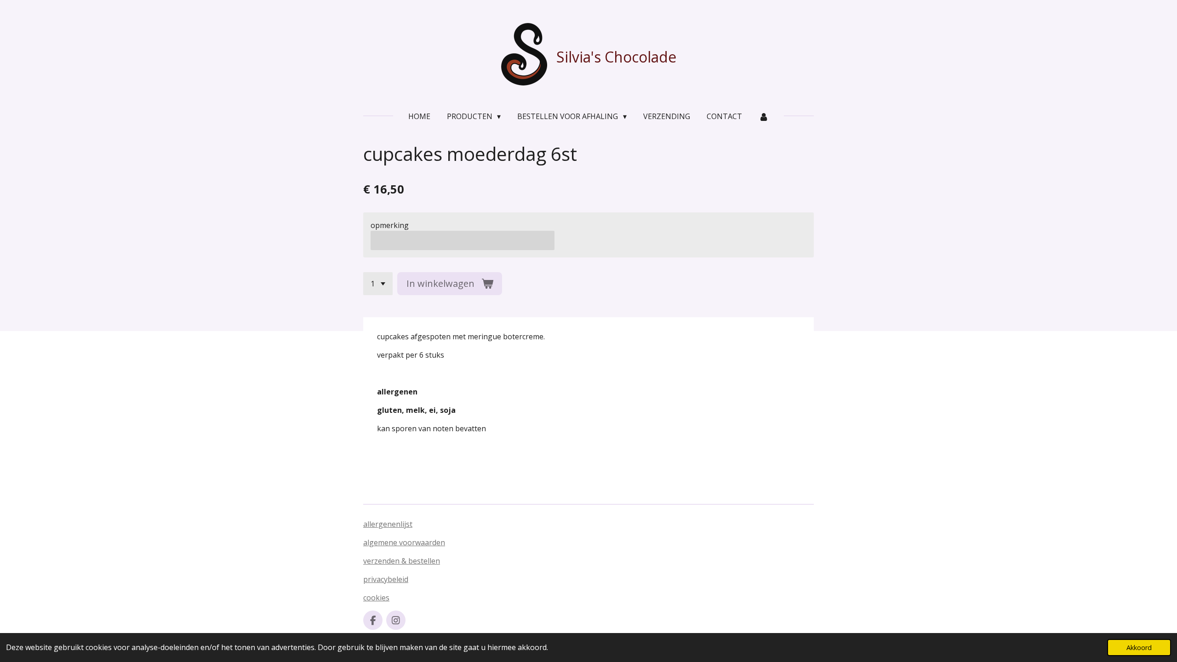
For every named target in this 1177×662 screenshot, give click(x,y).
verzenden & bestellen (401, 561)
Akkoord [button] (1139, 647)
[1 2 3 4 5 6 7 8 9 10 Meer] (378, 283)
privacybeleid (385, 579)
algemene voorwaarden (404, 542)
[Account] (764, 116)
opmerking (390, 225)
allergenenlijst (387, 524)
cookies (376, 598)
